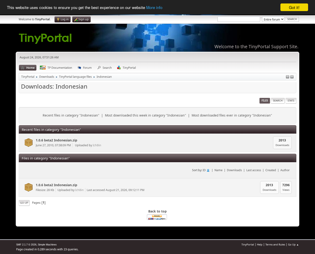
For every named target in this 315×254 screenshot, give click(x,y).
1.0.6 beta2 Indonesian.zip (56, 140)
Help (259, 244)
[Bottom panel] (292, 77)
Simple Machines (47, 244)
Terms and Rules (275, 244)
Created (270, 170)
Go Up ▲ (293, 244)
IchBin (97, 145)
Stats (291, 100)
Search (277, 100)
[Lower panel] (287, 77)
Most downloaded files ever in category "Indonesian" (232, 115)
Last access (253, 170)
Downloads (234, 170)
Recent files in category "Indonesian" (71, 115)
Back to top (157, 211)
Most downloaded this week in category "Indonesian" (145, 115)
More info (154, 7)
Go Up (24, 202)
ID (204, 170)
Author (285, 170)
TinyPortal (247, 244)
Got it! (294, 7)
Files (265, 100)
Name (218, 170)
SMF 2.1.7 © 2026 (26, 244)
